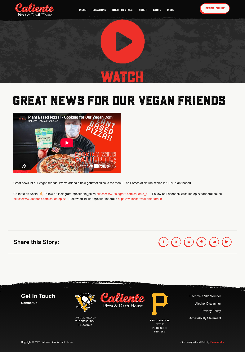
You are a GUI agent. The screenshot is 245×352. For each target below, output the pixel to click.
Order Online (215, 8)
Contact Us (29, 302)
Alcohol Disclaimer (208, 303)
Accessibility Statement (205, 318)
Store (157, 10)
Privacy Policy (211, 311)
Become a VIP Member (205, 296)
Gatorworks (217, 342)
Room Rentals (122, 10)
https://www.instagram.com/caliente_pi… (123, 194)
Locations (99, 10)
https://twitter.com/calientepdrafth (140, 198)
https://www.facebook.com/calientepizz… (41, 198)
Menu (83, 10)
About (143, 10)
